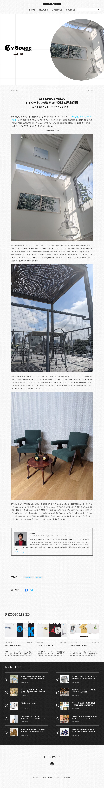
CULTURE (70, 10)
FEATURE (43, 10)
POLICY (58, 777)
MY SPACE (28, 577)
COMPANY (67, 777)
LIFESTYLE (57, 10)
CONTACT (36, 777)
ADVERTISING (47, 777)
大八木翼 (39, 577)
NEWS (32, 10)
